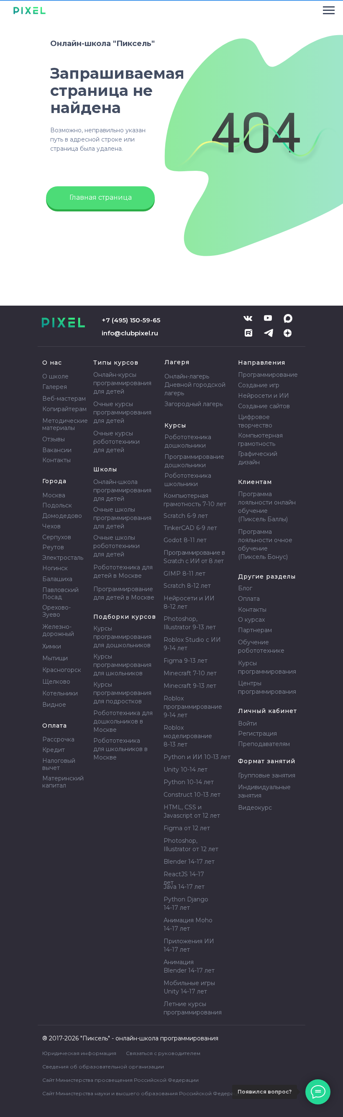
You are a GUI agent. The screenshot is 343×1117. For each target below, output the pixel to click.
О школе (55, 376)
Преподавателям (264, 744)
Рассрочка (58, 739)
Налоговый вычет (58, 764)
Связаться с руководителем (163, 1053)
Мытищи (55, 658)
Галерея (54, 387)
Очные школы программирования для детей (122, 518)
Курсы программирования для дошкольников (122, 637)
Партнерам (255, 630)
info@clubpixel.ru (130, 333)
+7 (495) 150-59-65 (131, 320)
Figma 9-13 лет (185, 660)
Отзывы (53, 439)
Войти (247, 723)
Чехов (51, 526)
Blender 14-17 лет (189, 861)
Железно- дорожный (58, 630)
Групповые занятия (266, 775)
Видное (54, 704)
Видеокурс (255, 807)
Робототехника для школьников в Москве (120, 749)
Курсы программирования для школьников (122, 665)
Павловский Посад (60, 593)
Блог (245, 588)
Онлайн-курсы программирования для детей (122, 383)
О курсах (251, 619)
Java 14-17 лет (184, 887)
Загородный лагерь (193, 404)
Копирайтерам (64, 409)
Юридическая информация (79, 1053)
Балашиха (57, 579)
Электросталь (62, 557)
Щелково (56, 681)
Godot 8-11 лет (185, 540)
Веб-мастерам (64, 398)
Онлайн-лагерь (186, 376)
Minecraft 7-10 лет (190, 673)
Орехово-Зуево (56, 611)
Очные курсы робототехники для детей (116, 442)
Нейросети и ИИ (263, 395)
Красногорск (61, 670)
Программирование (268, 374)
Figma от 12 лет (187, 828)
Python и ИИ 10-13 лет (197, 757)
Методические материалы (65, 424)
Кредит (53, 750)
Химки (51, 646)
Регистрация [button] (257, 733)
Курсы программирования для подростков (122, 693)
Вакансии (57, 450)
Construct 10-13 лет (192, 794)
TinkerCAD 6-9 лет (190, 528)
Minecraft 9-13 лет (190, 686)
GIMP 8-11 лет (184, 573)
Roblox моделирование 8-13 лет (188, 736)
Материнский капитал (63, 782)
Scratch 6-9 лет (186, 516)
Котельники (60, 693)
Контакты (56, 460)
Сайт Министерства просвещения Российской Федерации (120, 1080)
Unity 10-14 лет (185, 769)
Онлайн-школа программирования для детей (122, 490)
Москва (53, 495)
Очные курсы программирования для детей (122, 412)
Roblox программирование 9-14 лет (193, 707)
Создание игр (258, 385)
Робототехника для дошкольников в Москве (123, 721)
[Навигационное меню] (329, 10)
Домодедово (62, 516)
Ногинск (55, 568)
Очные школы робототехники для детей (116, 546)
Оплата (249, 598)
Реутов (53, 547)
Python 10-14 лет (189, 782)
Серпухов (56, 537)
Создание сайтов (264, 406)
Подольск (57, 505)
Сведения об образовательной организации (103, 1066)
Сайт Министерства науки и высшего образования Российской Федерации (143, 1093)
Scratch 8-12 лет (187, 585)
